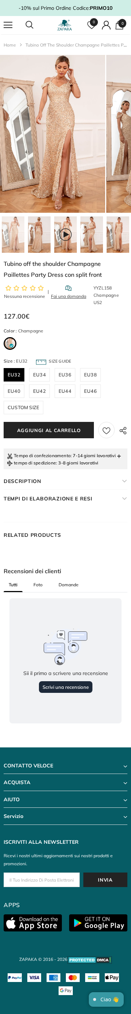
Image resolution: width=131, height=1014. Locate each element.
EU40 (14, 391)
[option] (52, 134)
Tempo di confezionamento (42, 455)
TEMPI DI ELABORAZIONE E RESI (48, 498)
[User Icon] (106, 25)
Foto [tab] (38, 584)
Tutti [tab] (13, 584)
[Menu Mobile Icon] (8, 25)
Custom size (23, 407)
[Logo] (64, 25)
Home (10, 45)
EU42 (39, 391)
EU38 (90, 375)
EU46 (90, 391)
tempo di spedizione (35, 463)
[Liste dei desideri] (106, 430)
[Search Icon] (36, 25)
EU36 (65, 375)
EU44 (65, 391)
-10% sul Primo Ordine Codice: (65, 8)
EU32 (14, 375)
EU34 (39, 375)
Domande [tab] (69, 584)
